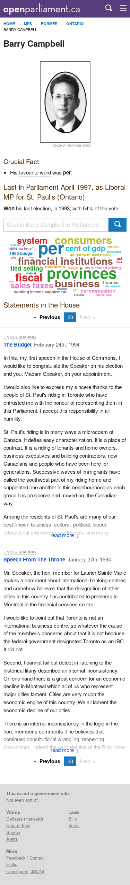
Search (13, 832)
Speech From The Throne (34, 559)
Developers (17, 871)
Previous (50, 316)
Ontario (75, 23)
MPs (28, 23)
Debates (14, 818)
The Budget (17, 344)
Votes (73, 825)
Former (49, 23)
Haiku (11, 864)
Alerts (12, 839)
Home (9, 23)
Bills (72, 818)
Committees (18, 825)
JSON (37, 871)
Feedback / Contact (25, 857)
